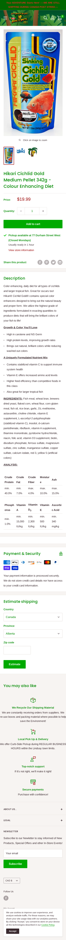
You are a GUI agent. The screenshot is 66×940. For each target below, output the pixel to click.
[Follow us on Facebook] (6, 898)
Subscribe (15, 863)
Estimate (14, 664)
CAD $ (8, 880)
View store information (21, 250)
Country (9, 609)
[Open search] (46, 18)
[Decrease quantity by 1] (21, 211)
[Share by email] (60, 262)
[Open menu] (5, 18)
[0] (59, 18)
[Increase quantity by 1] (43, 211)
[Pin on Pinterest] (46, 262)
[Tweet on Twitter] (53, 262)
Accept (12, 931)
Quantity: (9, 210)
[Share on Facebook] (39, 262)
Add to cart (33, 223)
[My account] (52, 18)
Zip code (9, 642)
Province (9, 625)
